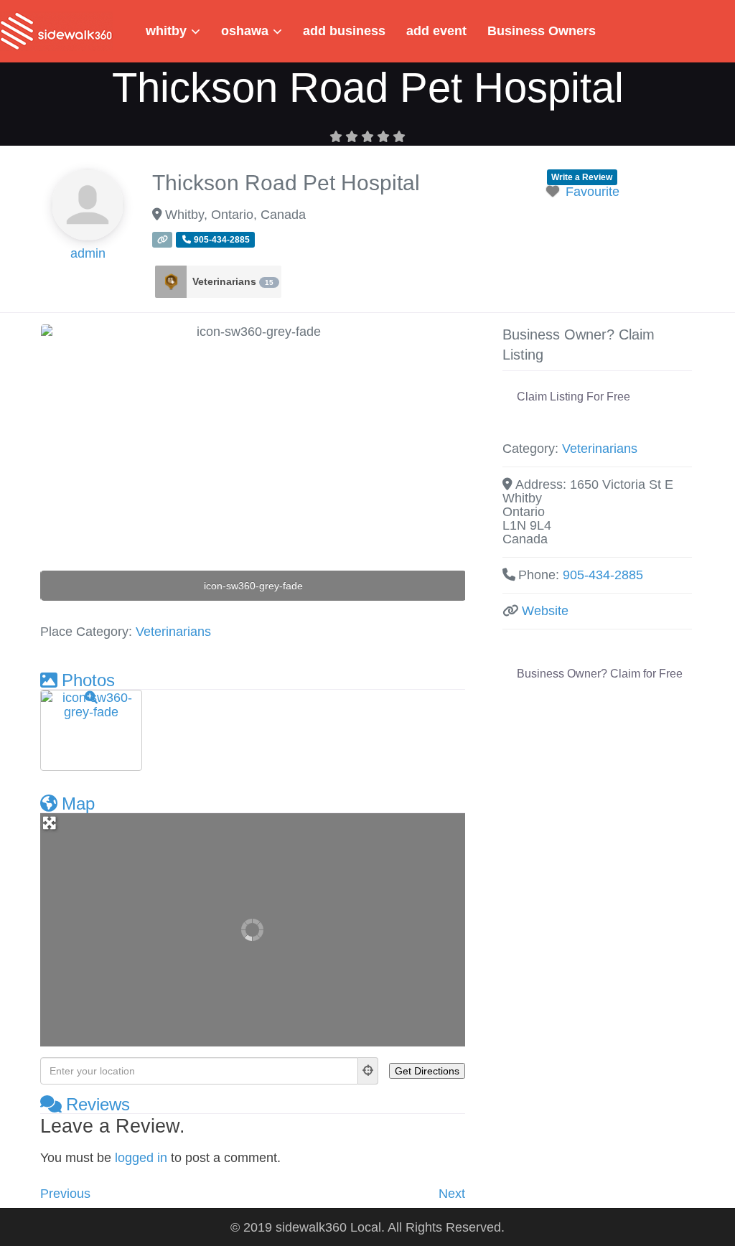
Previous (65, 1193)
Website (545, 611)
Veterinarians (232, 281)
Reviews (98, 1104)
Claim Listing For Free (573, 396)
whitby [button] (166, 31)
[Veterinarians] (171, 282)
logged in (141, 1158)
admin (88, 253)
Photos (88, 680)
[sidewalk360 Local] (56, 30)
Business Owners (541, 31)
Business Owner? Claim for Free (600, 674)
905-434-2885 (603, 575)
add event (436, 31)
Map (78, 803)
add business (344, 31)
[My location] (368, 1071)
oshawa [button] (244, 31)
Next (452, 1193)
